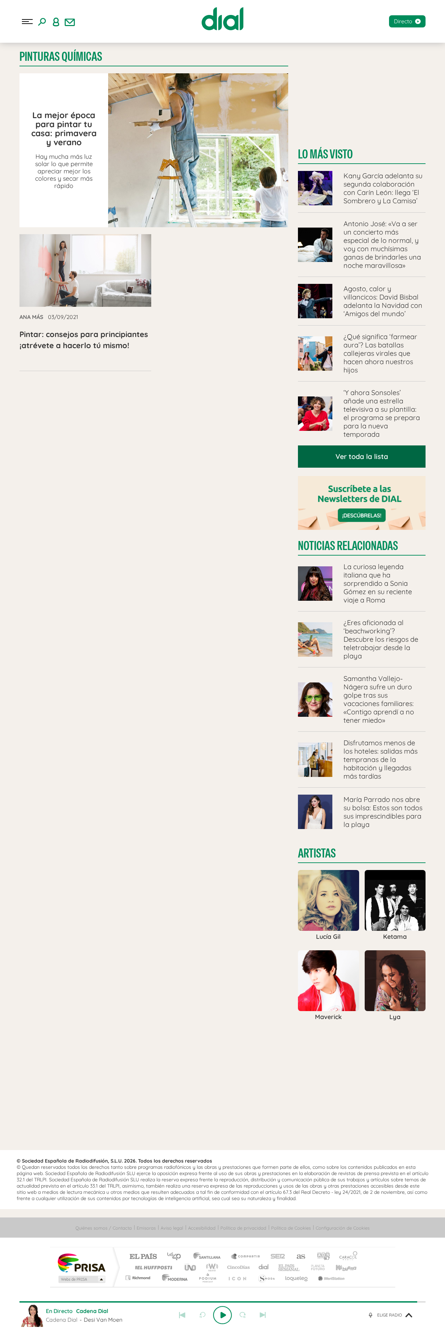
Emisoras (146, 1228)
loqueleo (297, 1277)
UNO (191, 1267)
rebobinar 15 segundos (202, 1315)
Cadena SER (275, 1257)
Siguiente (262, 1315)
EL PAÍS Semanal (289, 1267)
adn (320, 1257)
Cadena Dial (264, 1267)
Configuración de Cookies (343, 1228)
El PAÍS (143, 1257)
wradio (211, 1267)
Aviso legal (172, 1228)
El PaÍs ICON (237, 1277)
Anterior (182, 1315)
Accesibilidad (202, 1228)
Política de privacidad (243, 1228)
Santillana (209, 1257)
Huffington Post (152, 1267)
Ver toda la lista (361, 456)
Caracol (346, 1257)
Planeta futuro (315, 1267)
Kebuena (340, 1267)
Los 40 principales (176, 1257)
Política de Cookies (291, 1228)
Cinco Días (237, 1267)
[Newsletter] (70, 21)
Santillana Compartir (245, 1257)
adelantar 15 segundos (242, 1315)
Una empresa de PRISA (81, 1262)
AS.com (297, 1257)
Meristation (330, 1277)
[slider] (222, 1302)
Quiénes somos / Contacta (103, 1228)
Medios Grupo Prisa (81, 1279)
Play (222, 1315)
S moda (266, 1277)
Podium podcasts (207, 1277)
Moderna (173, 1277)
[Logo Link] (222, 19)
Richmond (139, 1277)
